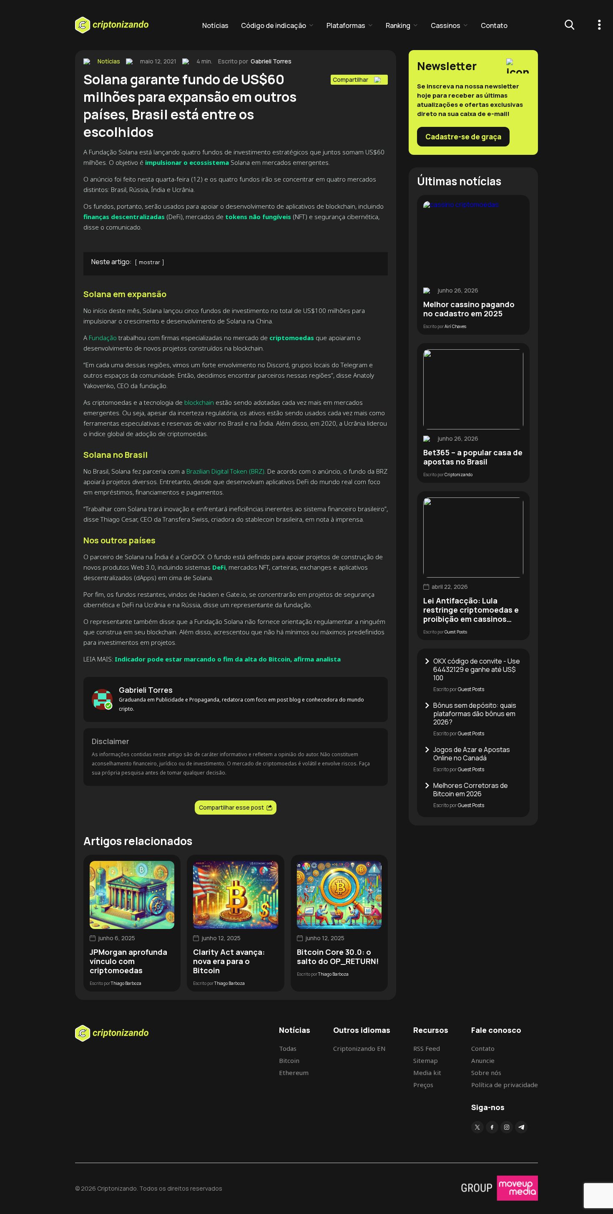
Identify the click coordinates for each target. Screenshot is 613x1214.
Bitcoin (289, 1060)
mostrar (149, 262)
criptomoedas (292, 337)
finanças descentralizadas (124, 216)
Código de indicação (273, 25)
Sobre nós (486, 1072)
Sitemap (425, 1060)
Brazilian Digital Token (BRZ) (225, 471)
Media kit (427, 1072)
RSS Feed (426, 1048)
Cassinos (445, 25)
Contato (494, 25)
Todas (287, 1048)
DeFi (219, 567)
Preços (423, 1084)
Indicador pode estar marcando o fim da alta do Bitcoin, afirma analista (228, 659)
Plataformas (346, 25)
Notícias (215, 25)
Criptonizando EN (359, 1048)
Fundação (103, 337)
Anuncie (483, 1060)
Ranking (398, 25)
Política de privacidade (504, 1084)
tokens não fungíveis (258, 216)
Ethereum (294, 1072)
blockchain (199, 402)
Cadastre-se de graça (463, 136)
